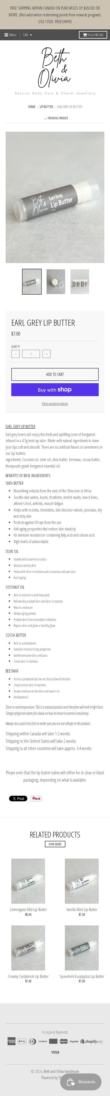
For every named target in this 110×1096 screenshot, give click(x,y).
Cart (95, 34)
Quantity (15, 347)
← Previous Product (56, 118)
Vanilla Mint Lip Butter (82, 909)
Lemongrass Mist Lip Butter (28, 909)
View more (55, 844)
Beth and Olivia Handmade (61, 1071)
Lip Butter (46, 106)
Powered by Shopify (55, 1077)
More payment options (55, 403)
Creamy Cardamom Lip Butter (28, 976)
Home (32, 106)
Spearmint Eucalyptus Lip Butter (82, 976)
